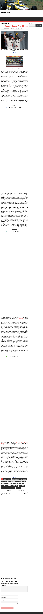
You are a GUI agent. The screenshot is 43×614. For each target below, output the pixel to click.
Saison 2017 (15, 485)
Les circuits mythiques (29, 17)
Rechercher (31, 23)
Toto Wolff (21, 485)
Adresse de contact (4, 597)
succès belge (7, 84)
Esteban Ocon (23, 479)
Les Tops (20, 28)
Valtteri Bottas (5, 487)
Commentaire (3, 585)
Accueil (2, 17)
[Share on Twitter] (15, 52)
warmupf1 (12, 28)
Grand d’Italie (15, 194)
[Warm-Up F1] (21, 9)
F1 (2, 481)
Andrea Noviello (7, 479)
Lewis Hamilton (10, 483)
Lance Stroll (22, 481)
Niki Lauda (4, 485)
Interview (39, 17)
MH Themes (28, 612)
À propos (2, 20)
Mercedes (17, 483)
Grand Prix (7, 17)
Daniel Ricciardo (15, 479)
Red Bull (9, 485)
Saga (13, 17)
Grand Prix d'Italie (14, 481)
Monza (22, 483)
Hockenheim (20, 318)
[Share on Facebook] (13, 52)
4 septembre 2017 (6, 28)
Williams (18, 487)
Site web (2, 600)
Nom (2, 593)
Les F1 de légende (19, 17)
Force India (7, 481)
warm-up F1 (12, 487)
